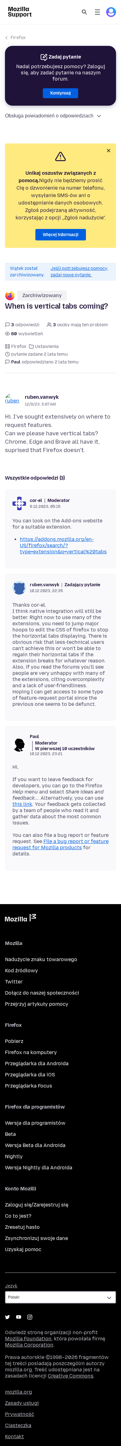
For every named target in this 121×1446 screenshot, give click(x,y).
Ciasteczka (18, 1425)
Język (11, 1286)
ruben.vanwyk (42, 397)
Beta (10, 1134)
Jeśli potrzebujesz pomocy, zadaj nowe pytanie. (79, 272)
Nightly (14, 1156)
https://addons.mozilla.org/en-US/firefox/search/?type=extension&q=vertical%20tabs (63, 545)
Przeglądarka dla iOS (30, 1075)
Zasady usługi (22, 1403)
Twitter (14, 982)
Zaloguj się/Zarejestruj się (36, 1205)
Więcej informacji (60, 234)
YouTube (18, 1317)
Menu (97, 12)
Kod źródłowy (21, 971)
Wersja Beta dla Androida (35, 1145)
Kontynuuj (60, 93)
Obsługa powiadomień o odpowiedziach (49, 115)
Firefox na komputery (31, 1052)
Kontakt (14, 1436)
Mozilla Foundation (28, 1339)
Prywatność (19, 1414)
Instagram (29, 1317)
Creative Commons (70, 1376)
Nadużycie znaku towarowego (41, 959)
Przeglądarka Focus (28, 1086)
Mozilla (20, 919)
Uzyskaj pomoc (23, 1249)
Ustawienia (47, 346)
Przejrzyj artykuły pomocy (36, 1004)
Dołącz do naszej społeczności (42, 993)
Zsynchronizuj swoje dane (36, 1238)
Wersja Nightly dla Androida (38, 1168)
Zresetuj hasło (22, 1227)
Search (84, 12)
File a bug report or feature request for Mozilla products (60, 844)
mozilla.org (18, 1392)
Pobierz (14, 1041)
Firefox (18, 37)
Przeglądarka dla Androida (37, 1063)
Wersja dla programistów (35, 1123)
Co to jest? (18, 1216)
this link (22, 804)
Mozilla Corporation (29, 1345)
